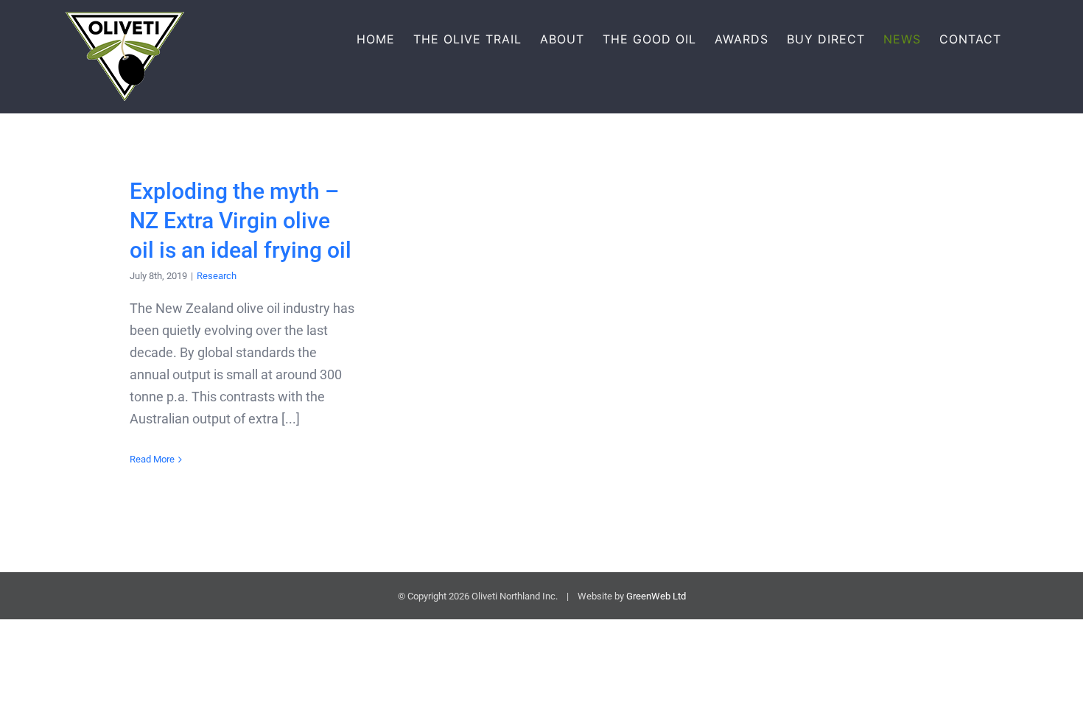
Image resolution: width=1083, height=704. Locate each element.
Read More (152, 459)
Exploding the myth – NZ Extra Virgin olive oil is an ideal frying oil (240, 220)
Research (216, 275)
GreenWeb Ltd (656, 596)
